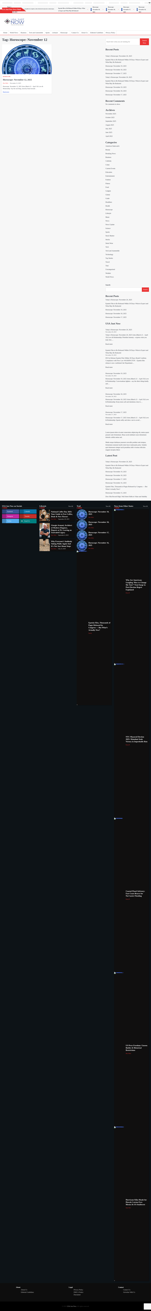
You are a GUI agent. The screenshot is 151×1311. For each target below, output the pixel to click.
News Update (109, 225)
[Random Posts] (144, 32)
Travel (107, 262)
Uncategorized (110, 269)
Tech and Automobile (36, 33)
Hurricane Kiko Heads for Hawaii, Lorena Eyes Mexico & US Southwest (136, 1202)
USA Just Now (71, 1306)
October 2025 (109, 117)
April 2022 (109, 136)
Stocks (107, 240)
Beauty (107, 150)
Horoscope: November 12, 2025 (17, 79)
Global (107, 195)
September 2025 (110, 121)
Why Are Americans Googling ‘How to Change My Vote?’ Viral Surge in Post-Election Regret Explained (136, 585)
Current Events (110, 168)
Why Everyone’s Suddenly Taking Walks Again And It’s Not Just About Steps (61, 543)
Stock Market (109, 236)
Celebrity (108, 161)
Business (23, 33)
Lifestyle (55, 33)
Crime (107, 165)
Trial (106, 266)
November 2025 (110, 114)
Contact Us (75, 33)
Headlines (108, 202)
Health (107, 206)
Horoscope (63, 33)
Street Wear (109, 243)
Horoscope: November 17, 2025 (127, 9)
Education (108, 172)
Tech (107, 247)
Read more (6, 92)
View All (70, 506)
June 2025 (108, 132)
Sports (48, 33)
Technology (109, 254)
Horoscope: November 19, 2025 (96, 9)
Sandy (90, 633)
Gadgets (108, 191)
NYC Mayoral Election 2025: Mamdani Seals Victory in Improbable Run (136, 739)
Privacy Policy (110, 33)
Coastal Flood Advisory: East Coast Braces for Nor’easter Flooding (135, 893)
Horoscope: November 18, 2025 (111, 9)
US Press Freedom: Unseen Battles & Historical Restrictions (136, 1047)
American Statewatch (112, 146)
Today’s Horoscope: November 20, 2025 (118, 56)
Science (108, 228)
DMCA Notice (78, 1292)
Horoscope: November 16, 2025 (142, 9)
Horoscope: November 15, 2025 (115, 493)
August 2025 (109, 125)
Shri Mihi (5, 83)
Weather (108, 273)
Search (107, 285)
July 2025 (108, 129)
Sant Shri (128, 1208)
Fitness (107, 183)
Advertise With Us (129, 1292)
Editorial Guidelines (96, 33)
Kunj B (128, 593)
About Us (84, 33)
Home (5, 33)
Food (107, 187)
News (107, 221)
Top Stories (109, 258)
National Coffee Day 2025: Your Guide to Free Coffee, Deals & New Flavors (62, 514)
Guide (107, 198)
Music (107, 217)
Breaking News (110, 154)
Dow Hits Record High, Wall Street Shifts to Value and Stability (126, 497)
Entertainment (110, 176)
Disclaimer (77, 1295)
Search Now (144, 42)
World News (14, 33)
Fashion (108, 180)
